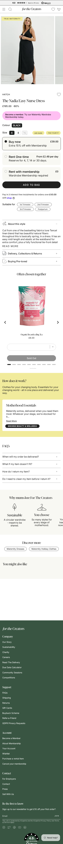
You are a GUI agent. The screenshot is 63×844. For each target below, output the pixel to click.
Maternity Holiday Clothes (44, 549)
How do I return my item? (16, 471)
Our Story (7, 642)
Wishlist (6, 753)
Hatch (6, 94)
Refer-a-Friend (9, 718)
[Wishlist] (53, 9)
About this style (16, 223)
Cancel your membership (14, 763)
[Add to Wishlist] (59, 94)
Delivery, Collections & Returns (25, 253)
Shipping (6, 697)
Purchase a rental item (13, 758)
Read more (10, 246)
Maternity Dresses (15, 549)
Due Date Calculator (12, 667)
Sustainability (8, 647)
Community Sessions (12, 672)
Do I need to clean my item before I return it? (26, 478)
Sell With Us (8, 794)
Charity (5, 652)
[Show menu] (4, 9)
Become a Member (11, 738)
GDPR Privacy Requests (13, 723)
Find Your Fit (53, 133)
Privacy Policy (46, 821)
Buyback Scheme (10, 713)
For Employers (9, 779)
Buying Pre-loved (17, 261)
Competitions (8, 677)
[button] (10, 9)
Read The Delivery (11, 662)
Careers (6, 657)
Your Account (8, 748)
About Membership (11, 743)
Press (5, 789)
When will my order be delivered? (20, 456)
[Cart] (59, 9)
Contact (6, 784)
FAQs (4, 692)
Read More (11, 421)
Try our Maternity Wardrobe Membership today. (28, 115)
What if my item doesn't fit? (17, 464)
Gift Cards (7, 708)
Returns (6, 703)
